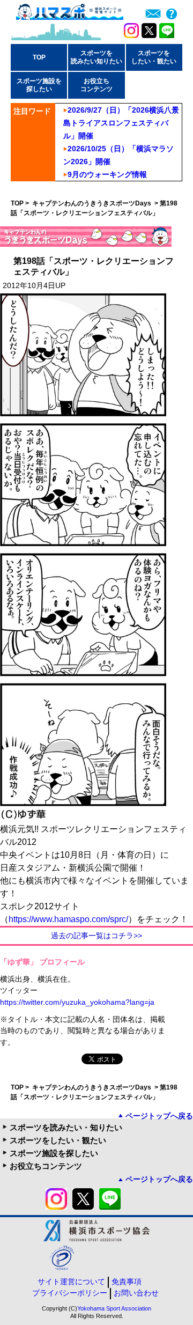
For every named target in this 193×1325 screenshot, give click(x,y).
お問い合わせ (136, 1293)
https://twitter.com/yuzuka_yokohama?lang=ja (77, 1002)
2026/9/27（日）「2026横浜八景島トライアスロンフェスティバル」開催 (121, 123)
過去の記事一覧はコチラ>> (96, 935)
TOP (39, 57)
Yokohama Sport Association (114, 1308)
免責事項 (127, 1281)
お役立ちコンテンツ (46, 1166)
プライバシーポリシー (69, 1293)
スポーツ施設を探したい (54, 1153)
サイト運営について (71, 1281)
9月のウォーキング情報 (107, 174)
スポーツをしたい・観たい (58, 1140)
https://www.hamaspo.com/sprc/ (68, 919)
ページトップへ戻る (159, 1115)
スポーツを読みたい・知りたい (66, 1127)
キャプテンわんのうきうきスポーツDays (92, 203)
